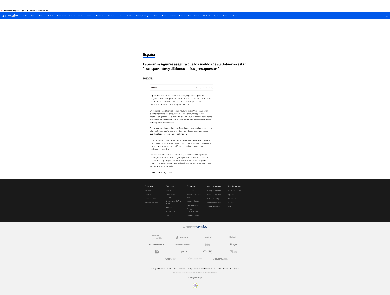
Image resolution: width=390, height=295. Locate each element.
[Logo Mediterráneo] (220, 259)
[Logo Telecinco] (182, 237)
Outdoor (169, 215)
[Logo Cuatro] (208, 237)
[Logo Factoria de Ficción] (182, 244)
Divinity (231, 206)
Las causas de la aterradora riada (39, 11)
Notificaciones (192, 205)
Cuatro (231, 202)
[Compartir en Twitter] (202, 88)
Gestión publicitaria (222, 269)
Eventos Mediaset (214, 202)
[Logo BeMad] (157, 251)
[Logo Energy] (233, 244)
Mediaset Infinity (234, 190)
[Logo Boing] (208, 244)
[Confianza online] (195, 287)
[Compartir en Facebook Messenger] (206, 88)
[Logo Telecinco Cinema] (207, 252)
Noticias (148, 190)
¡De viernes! (170, 211)
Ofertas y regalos (214, 194)
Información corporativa (165, 269)
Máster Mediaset (193, 215)
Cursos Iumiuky (213, 198)
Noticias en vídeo (151, 202)
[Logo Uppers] (182, 251)
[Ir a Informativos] (12, 15)
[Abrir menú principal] (387, 16)
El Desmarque (233, 198)
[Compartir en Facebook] (211, 88)
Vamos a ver (170, 207)
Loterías (148, 194)
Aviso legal (154, 269)
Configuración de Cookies (195, 269)
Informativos (161, 172)
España (149, 54)
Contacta (190, 190)
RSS (231, 269)
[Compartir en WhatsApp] (197, 88)
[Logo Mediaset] (195, 228)
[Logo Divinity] (233, 237)
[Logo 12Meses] (233, 251)
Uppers (231, 194)
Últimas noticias (151, 198)
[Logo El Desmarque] (156, 244)
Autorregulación (193, 201)
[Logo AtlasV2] (170, 259)
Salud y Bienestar (214, 206)
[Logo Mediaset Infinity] (157, 237)
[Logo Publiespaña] (195, 258)
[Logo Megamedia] (196, 277)
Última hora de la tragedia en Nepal (13, 11)
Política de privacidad (180, 269)
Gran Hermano (171, 190)
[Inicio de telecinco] (3, 16)
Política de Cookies (210, 269)
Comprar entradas (214, 190)
